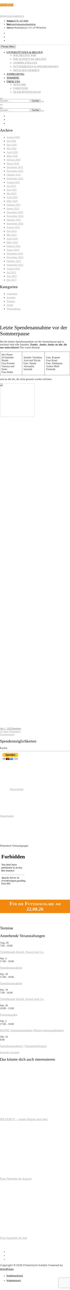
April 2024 (12, 238)
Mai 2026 (11, 148)
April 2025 (12, 197)
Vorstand (20, 88)
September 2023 (15, 264)
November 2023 (15, 257)
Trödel (10, 305)
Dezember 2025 (15, 167)
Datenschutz (15, 1275)
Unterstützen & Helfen (25, 52)
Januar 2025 (13, 208)
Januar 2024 (13, 249)
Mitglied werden (26, 70)
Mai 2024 (11, 234)
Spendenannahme (11, 967)
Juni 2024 (12, 231)
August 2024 (13, 227)
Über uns (13, 81)
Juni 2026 (12, 144)
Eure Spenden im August (15, 1178)
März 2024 (12, 242)
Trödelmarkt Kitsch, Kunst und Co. (22, 952)
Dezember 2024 (15, 212)
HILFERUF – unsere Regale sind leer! (24, 1119)
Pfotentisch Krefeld (12, 16)
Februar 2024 (13, 246)
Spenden (11, 297)
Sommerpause (7, 734)
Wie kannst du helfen (29, 59)
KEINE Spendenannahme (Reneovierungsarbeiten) (32, 1030)
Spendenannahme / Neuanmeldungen (23, 1046)
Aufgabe (19, 84)
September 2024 (15, 223)
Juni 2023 (12, 276)
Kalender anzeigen (9, 1052)
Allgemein (12, 293)
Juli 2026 (11, 141)
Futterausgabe (8, 1014)
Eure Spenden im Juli (13, 1238)
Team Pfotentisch (27, 92)
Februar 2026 (13, 159)
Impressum (14, 1280)
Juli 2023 (11, 272)
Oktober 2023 (14, 261)
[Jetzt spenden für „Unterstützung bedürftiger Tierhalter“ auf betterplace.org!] (13, 776)
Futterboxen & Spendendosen (35, 66)
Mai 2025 (11, 193)
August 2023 (13, 268)
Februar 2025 (13, 204)
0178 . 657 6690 (17, 21)
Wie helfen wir (24, 55)
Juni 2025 (12, 189)
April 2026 (12, 152)
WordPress (7, 1269)
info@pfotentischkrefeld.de (21, 24)
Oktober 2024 (14, 219)
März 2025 (12, 201)
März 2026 (12, 156)
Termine (13, 77)
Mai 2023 (11, 280)
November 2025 (15, 171)
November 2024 (15, 216)
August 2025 (13, 182)
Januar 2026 (13, 163)
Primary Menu (7, 46)
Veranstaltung (14, 308)
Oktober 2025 (14, 174)
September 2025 (15, 178)
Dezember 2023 (15, 253)
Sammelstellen (25, 62)
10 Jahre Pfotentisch (10, 731)
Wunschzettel (16, 789)
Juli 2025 (11, 186)
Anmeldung (15, 74)
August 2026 (13, 137)
